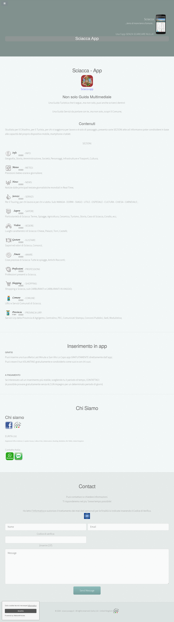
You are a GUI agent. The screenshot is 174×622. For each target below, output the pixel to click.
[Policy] (87, 515)
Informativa (32, 605)
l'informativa (38, 510)
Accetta (21, 611)
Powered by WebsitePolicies (15, 615)
